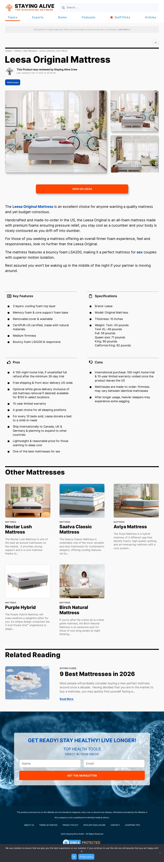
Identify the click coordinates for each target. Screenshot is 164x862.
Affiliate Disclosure (94, 825)
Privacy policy (86, 856)
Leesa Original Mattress (32, 206)
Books (62, 17)
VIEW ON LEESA (82, 189)
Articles (150, 17)
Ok (74, 856)
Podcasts (88, 17)
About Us (29, 825)
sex (140, 252)
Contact (115, 825)
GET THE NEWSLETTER (82, 775)
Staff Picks (122, 17)
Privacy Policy (70, 825)
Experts (37, 17)
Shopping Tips (132, 825)
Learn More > (124, 29)
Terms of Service (48, 825)
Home (8, 51)
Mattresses (30, 51)
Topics (12, 17)
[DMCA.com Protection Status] (82, 843)
